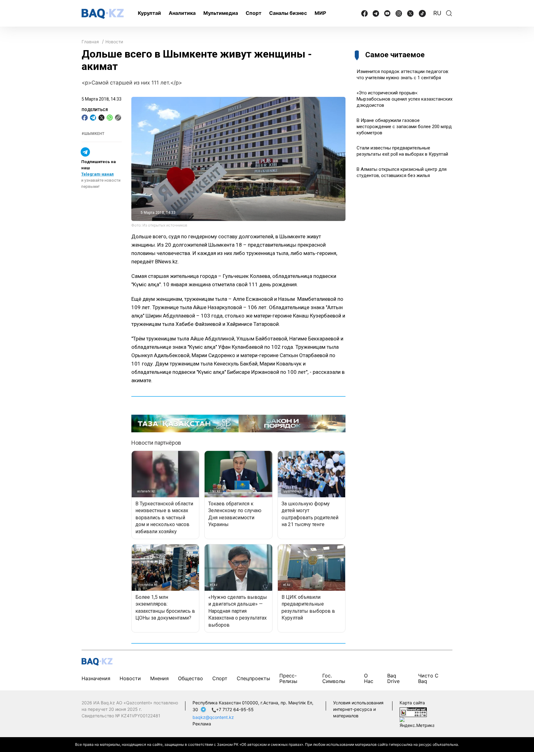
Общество (190, 678)
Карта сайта (412, 702)
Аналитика (182, 13)
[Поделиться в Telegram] (93, 118)
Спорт (253, 13)
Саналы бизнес (288, 13)
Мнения (159, 678)
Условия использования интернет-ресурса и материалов (358, 709)
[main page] (103, 14)
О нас (368, 678)
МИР (320, 13)
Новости (114, 41)
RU (437, 13)
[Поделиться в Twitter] (101, 118)
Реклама (202, 723)
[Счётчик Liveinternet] (413, 711)
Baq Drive (393, 678)
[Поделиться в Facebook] (85, 118)
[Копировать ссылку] (118, 118)
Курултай (149, 13)
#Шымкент (93, 134)
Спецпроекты (253, 678)
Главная (90, 41)
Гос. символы (333, 678)
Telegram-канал (97, 174)
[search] (449, 13)
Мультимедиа (220, 13)
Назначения (96, 678)
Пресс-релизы (288, 678)
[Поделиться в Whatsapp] (110, 118)
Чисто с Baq (428, 678)
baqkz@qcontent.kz (213, 717)
